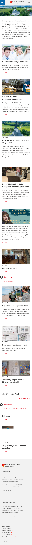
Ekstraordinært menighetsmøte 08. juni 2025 (15, 141)
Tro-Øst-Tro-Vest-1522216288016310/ (15, 409)
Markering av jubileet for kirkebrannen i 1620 (13, 380)
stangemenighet (8, 281)
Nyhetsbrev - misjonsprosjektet (15, 344)
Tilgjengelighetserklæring (8, 536)
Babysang (6, 415)
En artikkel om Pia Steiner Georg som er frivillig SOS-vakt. (15, 185)
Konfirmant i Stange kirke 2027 (15, 61)
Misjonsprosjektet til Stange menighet (14, 446)
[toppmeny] (2, 2)
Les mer (4, 72)
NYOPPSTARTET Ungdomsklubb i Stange (12, 98)
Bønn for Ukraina (9, 268)
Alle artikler (23, 398)
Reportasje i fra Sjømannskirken (16, 305)
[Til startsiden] (11, 465)
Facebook (8, 277)
